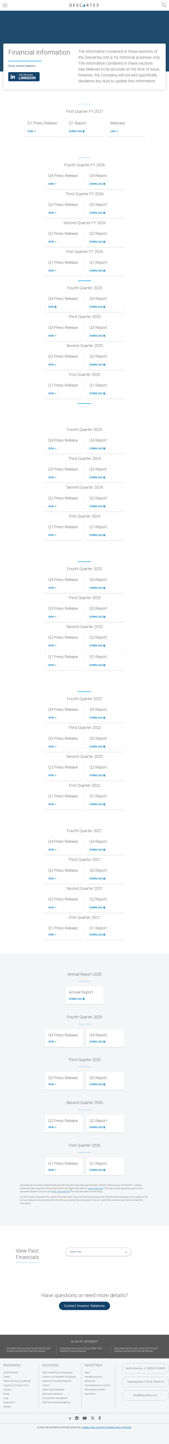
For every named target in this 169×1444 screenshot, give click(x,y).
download (96, 1042)
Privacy (6, 1394)
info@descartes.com (145, 1395)
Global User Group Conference (17, 1381)
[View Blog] (69, 1418)
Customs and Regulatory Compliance (59, 1376)
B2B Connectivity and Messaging (57, 1372)
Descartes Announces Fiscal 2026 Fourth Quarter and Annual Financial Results (136, 1349)
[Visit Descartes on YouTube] (85, 1418)
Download (76, 131)
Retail (87, 1372)
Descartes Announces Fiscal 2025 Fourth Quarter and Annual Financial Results (28, 1349)
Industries (93, 1365)
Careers (6, 1376)
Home (11, 66)
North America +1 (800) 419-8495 (145, 1368)
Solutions (50, 1365)
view (51, 1084)
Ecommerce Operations (52, 1394)
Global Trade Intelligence (53, 1389)
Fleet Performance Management (56, 1402)
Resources (12, 1365)
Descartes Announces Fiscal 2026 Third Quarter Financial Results (81, 1349)
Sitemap (7, 1406)
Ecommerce (90, 1394)
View (31, 131)
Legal (5, 1398)
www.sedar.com (95, 1188)
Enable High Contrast (94, 1427)
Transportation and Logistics (98, 1385)
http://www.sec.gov (61, 1191)
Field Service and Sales (95, 1389)
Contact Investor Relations (84, 1306)
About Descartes (10, 1372)
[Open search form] (164, 5)
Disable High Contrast (119, 1427)
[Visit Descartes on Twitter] (92, 1418)
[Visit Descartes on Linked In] (76, 1418)
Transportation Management (55, 1398)
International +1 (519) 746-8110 (145, 1381)
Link (113, 131)
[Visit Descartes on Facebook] (100, 1418)
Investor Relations (25, 66)
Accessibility (9, 1402)
